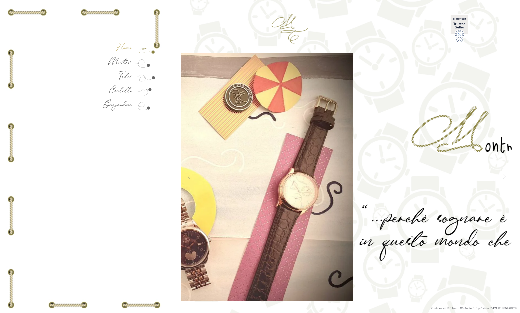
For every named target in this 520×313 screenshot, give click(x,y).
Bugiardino (119, 104)
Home (126, 47)
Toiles (126, 76)
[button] (188, 176)
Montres (121, 61)
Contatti (122, 90)
